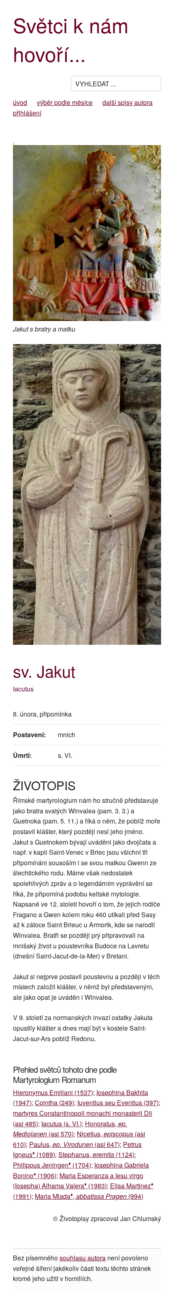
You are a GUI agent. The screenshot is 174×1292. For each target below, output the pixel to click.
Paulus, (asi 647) (74, 1144)
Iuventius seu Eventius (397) (118, 1102)
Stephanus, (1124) (96, 1154)
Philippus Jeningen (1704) (52, 1165)
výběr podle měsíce (65, 102)
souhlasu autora (82, 1257)
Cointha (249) (54, 1102)
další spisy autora (127, 102)
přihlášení (27, 113)
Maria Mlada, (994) (89, 1196)
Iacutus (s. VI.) (61, 1123)
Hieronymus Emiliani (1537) (53, 1092)
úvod (20, 102)
